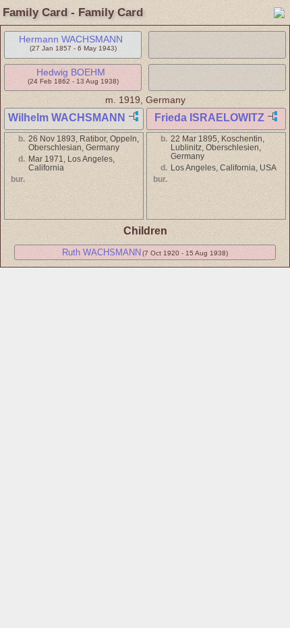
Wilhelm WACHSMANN (66, 117)
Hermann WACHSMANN (71, 39)
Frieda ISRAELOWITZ (209, 117)
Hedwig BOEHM (70, 72)
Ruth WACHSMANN (101, 252)
